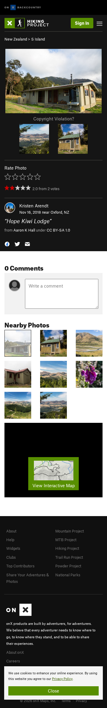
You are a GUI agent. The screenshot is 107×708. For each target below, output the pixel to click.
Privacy (81, 700)
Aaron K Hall (24, 230)
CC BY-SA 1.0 (58, 230)
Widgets (13, 548)
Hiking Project (67, 548)
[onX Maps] (19, 614)
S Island (38, 39)
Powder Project (68, 565)
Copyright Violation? (53, 118)
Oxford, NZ (60, 212)
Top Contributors (20, 565)
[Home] (29, 23)
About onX (15, 652)
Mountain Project (69, 531)
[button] (7, 243)
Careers (13, 661)
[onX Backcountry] (22, 7)
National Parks (67, 574)
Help (10, 539)
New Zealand (15, 39)
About (11, 531)
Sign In (82, 23)
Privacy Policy (62, 679)
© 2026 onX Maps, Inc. (38, 700)
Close (53, 690)
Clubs (11, 557)
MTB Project (65, 539)
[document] (53, 682)
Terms (66, 700)
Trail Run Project (69, 557)
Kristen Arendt (33, 205)
